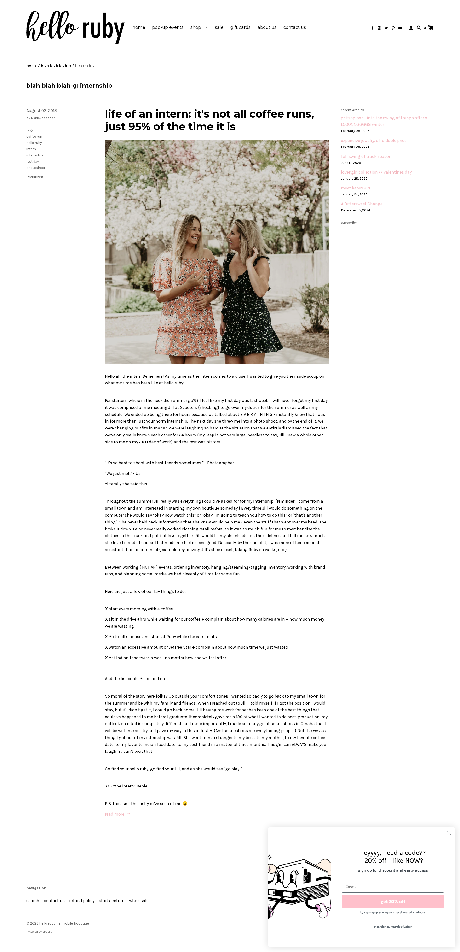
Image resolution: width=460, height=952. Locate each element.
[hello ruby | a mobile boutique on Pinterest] (393, 28)
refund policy (81, 900)
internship (34, 155)
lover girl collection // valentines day (376, 172)
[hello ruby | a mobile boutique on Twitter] (386, 28)
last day (32, 161)
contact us (294, 27)
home (138, 27)
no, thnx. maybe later (393, 926)
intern (31, 149)
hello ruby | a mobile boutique (64, 923)
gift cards (240, 27)
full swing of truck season (366, 156)
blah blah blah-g (56, 65)
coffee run (34, 137)
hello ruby (34, 143)
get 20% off (393, 901)
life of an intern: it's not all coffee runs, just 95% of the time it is (209, 120)
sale (219, 27)
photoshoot (35, 168)
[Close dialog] (449, 833)
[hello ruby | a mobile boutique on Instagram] (379, 28)
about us (267, 27)
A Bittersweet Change (362, 203)
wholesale (139, 900)
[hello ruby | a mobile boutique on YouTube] (400, 28)
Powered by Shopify (39, 931)
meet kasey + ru (356, 188)
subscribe (349, 223)
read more (115, 814)
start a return (112, 900)
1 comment (34, 177)
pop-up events (168, 27)
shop (196, 27)
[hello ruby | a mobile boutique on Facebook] (372, 28)
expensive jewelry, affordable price (374, 140)
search (32, 900)
